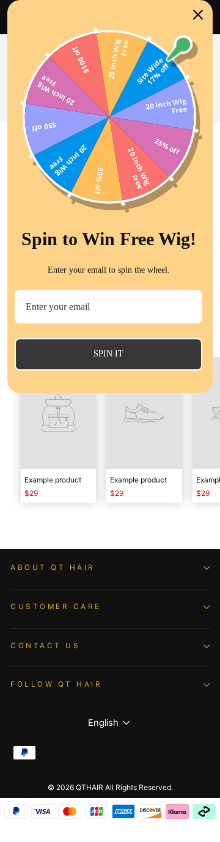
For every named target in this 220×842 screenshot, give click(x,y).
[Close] (198, 14)
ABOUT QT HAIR (52, 567)
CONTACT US (45, 645)
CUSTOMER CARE (55, 606)
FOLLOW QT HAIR (56, 684)
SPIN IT (108, 353)
